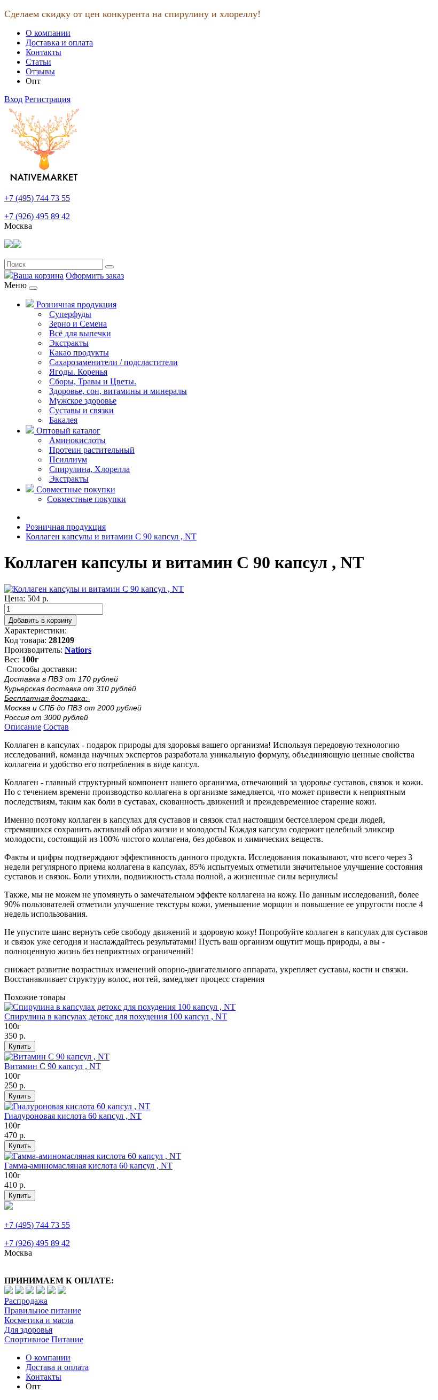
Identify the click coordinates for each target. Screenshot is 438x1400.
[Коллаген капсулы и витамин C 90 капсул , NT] (94, 588)
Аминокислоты (77, 440)
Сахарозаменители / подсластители (113, 362)
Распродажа (26, 1300)
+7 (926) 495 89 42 (37, 216)
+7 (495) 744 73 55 (37, 198)
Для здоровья (28, 1329)
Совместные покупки (74, 489)
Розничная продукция (75, 304)
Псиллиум (68, 459)
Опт (33, 81)
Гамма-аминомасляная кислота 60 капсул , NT (88, 1165)
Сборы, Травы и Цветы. (92, 381)
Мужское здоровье (82, 400)
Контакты (43, 52)
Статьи (38, 61)
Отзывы (40, 71)
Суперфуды (70, 314)
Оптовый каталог (67, 430)
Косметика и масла (38, 1320)
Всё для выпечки (80, 333)
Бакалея (63, 419)
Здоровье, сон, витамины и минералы (118, 391)
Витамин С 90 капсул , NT (52, 1066)
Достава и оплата (57, 1367)
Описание (22, 726)
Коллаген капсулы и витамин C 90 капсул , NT (111, 536)
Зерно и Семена (78, 323)
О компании (48, 32)
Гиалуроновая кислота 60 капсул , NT (73, 1115)
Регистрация (48, 99)
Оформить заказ (95, 275)
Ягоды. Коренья (78, 371)
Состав (56, 726)
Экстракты (69, 342)
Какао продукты (79, 352)
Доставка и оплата (59, 42)
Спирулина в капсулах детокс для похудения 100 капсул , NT (115, 1016)
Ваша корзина (38, 275)
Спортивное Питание (43, 1339)
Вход (13, 99)
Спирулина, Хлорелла (89, 469)
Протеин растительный (92, 449)
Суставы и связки (81, 410)
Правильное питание (42, 1310)
